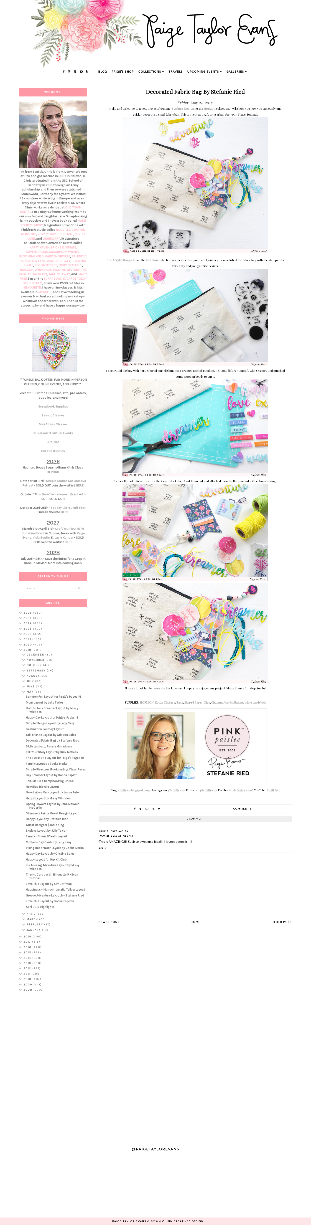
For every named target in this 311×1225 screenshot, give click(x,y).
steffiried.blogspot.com (134, 790)
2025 (28, 618)
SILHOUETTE (32, 287)
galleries (235, 71)
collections (149, 71)
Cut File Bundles (53, 451)
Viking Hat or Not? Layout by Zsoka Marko (55, 848)
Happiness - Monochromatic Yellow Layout (55, 889)
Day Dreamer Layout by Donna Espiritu (52, 775)
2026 (28, 612)
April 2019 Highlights (40, 907)
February (35, 924)
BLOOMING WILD (31, 256)
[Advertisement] (53, 1067)
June (31, 686)
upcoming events (203, 71)
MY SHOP (44, 292)
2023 (28, 628)
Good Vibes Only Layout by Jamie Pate (52, 792)
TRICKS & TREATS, (64, 247)
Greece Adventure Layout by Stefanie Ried (55, 895)
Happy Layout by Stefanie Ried (47, 819)
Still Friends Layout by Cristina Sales (51, 735)
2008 (28, 989)
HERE (80, 485)
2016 (28, 947)
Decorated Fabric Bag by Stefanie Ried (52, 740)
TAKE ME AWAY (59, 274)
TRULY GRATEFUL (70, 265)
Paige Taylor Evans (129, 1221)
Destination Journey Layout (45, 729)
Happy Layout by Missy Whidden (48, 798)
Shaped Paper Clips (197, 702)
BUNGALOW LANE (33, 261)
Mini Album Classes (53, 424)
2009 (28, 984)
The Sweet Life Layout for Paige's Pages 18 (55, 757)
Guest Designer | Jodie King (45, 825)
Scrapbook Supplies (53, 406)
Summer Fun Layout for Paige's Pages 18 (53, 696)
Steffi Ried (273, 790)
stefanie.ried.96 (242, 790)
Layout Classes (53, 415)
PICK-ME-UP (62, 270)
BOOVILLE (63, 230)
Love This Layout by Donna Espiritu (50, 901)
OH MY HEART (37, 274)
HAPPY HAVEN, (40, 247)
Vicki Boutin (41, 537)
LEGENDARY (51, 238)
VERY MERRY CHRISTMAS (55, 234)
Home (195, 921)
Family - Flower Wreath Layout (46, 836)
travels (176, 71)
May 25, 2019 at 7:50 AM (116, 835)
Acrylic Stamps (123, 260)
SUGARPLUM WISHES (64, 252)
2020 (28, 644)
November (36, 659)
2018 (28, 936)
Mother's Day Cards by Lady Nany (48, 842)
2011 (27, 973)
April (31, 913)
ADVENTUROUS (37, 252)
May (31, 691)
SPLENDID (79, 256)
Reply (103, 848)
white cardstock (255, 702)
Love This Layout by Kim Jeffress (49, 884)
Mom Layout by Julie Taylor (44, 702)
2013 (27, 963)
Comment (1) (243, 808)
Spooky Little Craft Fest (68, 508)
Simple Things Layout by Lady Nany (50, 723)
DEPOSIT (53, 472)
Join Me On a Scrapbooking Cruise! (50, 781)
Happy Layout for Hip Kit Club (46, 859)
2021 (27, 639)
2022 (28, 633)
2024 (28, 623)
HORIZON (147, 702)
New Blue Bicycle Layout (42, 786)
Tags (179, 702)
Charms (216, 702)
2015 (27, 952)
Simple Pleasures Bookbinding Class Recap (56, 769)
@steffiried (176, 790)
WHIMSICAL (43, 270)
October (35, 665)
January (34, 929)
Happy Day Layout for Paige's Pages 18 (52, 717)
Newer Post (109, 921)
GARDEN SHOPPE (57, 256)
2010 (28, 979)
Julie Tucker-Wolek (113, 831)
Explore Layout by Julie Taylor (46, 830)
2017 (27, 941)
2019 (28, 649)
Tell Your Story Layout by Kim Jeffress (52, 752)
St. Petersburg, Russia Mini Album (49, 746)
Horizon (209, 108)
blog (102, 71)
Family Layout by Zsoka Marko (47, 763)
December (36, 654)
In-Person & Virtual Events (53, 433)
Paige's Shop (123, 71)
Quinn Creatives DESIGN (183, 1221)
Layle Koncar (64, 537)
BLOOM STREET (46, 265)
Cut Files (53, 442)
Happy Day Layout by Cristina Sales (50, 853)
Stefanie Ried (180, 108)
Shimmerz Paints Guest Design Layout (52, 813)
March (33, 919)
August (34, 675)
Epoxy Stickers (165, 702)
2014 (27, 957)
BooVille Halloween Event (60, 494)
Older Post (281, 921)
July (31, 681)
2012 (27, 968)
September (37, 670)
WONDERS (54, 261)
